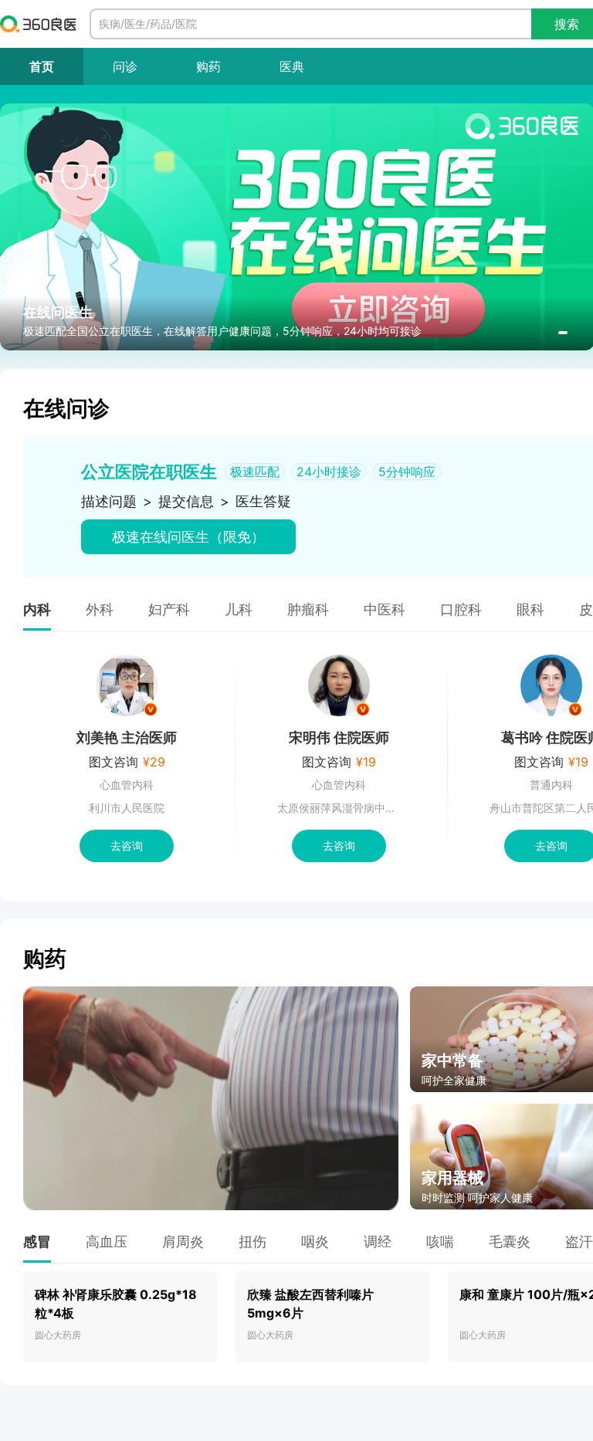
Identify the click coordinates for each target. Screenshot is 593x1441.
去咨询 (126, 845)
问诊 (125, 66)
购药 (208, 66)
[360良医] (38, 23)
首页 (41, 66)
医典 (292, 66)
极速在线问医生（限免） (188, 537)
